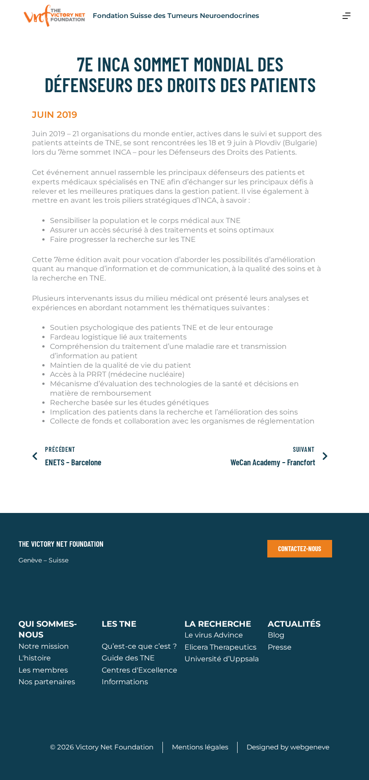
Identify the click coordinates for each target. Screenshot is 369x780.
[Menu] (346, 16)
